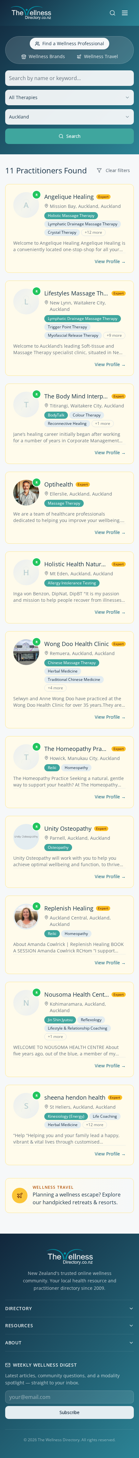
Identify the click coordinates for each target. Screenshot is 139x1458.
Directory (18, 1308)
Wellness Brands (47, 56)
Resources (19, 1325)
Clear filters (118, 170)
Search (73, 136)
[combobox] (69, 97)
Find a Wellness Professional (73, 43)
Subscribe (69, 1412)
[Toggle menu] (125, 13)
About (13, 1343)
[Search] (112, 13)
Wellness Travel (101, 56)
